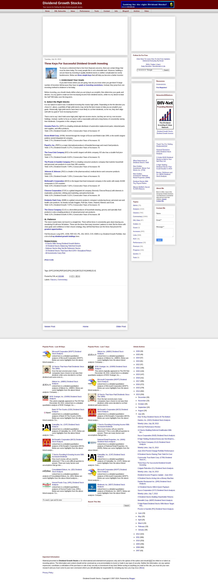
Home (47, 11)
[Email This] (70, 276)
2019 (138, 374)
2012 (138, 534)
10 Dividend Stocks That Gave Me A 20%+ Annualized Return (68, 251)
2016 (138, 384)
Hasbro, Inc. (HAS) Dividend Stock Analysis (154, 420)
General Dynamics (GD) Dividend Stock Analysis (163, 151)
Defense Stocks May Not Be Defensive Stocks (63, 248)
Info (116, 11)
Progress (136, 250)
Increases (136, 231)
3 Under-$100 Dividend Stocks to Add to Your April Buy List (164, 159)
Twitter (153, 64)
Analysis (136, 209)
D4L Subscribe (60, 11)
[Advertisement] (86, 19)
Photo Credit (49, 260)
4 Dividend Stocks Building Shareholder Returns (155, 497)
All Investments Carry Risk (55, 253)
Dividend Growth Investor (165, 133)
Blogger (132, 578)
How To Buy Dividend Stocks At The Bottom (154, 417)
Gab (158, 64)
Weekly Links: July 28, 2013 (148, 423)
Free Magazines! (161, 87)
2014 (138, 391)
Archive (137, 11)
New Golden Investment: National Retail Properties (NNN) (141, 176)
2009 (138, 544)
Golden (135, 224)
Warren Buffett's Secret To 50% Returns (141, 188)
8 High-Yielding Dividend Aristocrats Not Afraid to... (156, 439)
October (141, 404)
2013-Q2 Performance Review (149, 427)
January (141, 530)
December (142, 397)
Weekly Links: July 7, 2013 (148, 494)
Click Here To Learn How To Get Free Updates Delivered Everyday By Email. (153, 60)
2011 (138, 537)
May (140, 516)
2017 (138, 381)
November (142, 401)
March (140, 523)
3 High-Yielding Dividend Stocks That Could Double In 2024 (164, 167)
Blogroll (126, 11)
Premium (136, 246)
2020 (138, 371)
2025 (138, 354)
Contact (107, 11)
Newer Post (50, 326)
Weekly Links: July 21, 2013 (148, 447)
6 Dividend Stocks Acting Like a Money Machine (155, 478)
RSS (147, 64)
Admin (135, 205)
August (141, 410)
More (142, 568)
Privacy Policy (48, 573)
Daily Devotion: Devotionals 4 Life (153, 66)
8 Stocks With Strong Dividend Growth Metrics (63, 243)
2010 (138, 540)
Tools (96, 11)
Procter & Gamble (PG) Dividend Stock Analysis (156, 509)
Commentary (62, 280)
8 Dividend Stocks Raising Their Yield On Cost (155, 454)
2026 (138, 351)
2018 (138, 378)
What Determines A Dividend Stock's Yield (141, 161)
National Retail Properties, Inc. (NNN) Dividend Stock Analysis (111, 441)
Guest (135, 227)
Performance (85, 11)
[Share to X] (75, 276)
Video (146, 11)
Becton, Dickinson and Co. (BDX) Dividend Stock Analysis (164, 174)
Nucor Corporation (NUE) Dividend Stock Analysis (156, 435)
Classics (53, 280)
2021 (138, 368)
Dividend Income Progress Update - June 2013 (155, 475)
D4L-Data (136, 220)
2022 (138, 364)
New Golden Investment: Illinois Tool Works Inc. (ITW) (141, 168)
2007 (138, 550)
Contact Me (160, 201)
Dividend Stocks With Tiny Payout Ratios (140, 182)
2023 (138, 361)
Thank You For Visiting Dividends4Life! (164, 145)
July (140, 414)
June (140, 513)
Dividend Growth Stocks (62, 3)
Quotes (135, 254)
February (141, 526)
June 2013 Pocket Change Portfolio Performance (156, 451)
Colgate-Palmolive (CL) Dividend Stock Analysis (155, 468)
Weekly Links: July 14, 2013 (148, 472)
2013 (138, 394)
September (142, 407)
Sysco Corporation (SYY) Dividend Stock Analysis (156, 490)
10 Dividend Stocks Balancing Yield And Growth (63, 246)
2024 (138, 358)
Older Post (121, 326)
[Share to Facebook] (77, 276)
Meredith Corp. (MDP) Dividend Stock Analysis (155, 500)
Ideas (73, 11)
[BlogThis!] (72, 276)
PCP (134, 239)
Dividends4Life (161, 84)
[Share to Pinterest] (79, 276)
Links (135, 235)
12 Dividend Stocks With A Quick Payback (153, 487)
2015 (138, 388)
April (140, 520)
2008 (138, 547)
